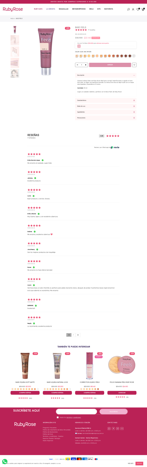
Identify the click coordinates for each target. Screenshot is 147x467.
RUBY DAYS (38, 9)
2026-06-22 (31, 281)
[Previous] (23, 51)
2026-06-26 (31, 264)
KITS (99, 9)
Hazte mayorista (48, 441)
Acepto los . (70, 417)
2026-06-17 (30, 320)
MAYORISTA (108, 9)
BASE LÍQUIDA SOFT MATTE (25, 382)
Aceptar (139, 463)
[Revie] (115, 147)
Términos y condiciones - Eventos (53, 436)
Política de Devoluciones (50, 432)
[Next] (68, 51)
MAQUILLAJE (63, 9)
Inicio (12, 18)
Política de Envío (48, 434)
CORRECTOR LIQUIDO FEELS (90, 382)
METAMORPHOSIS (79, 9)
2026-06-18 (31, 302)
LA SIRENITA (50, 9)
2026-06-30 (31, 174)
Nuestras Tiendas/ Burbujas (51, 438)
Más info (130, 463)
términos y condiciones (74, 417)
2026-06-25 (31, 246)
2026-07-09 (31, 157)
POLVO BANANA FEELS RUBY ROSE (122, 382)
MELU (91, 9)
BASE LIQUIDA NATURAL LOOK (57, 382)
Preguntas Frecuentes (50, 428)
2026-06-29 (31, 210)
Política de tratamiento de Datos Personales (57, 430)
